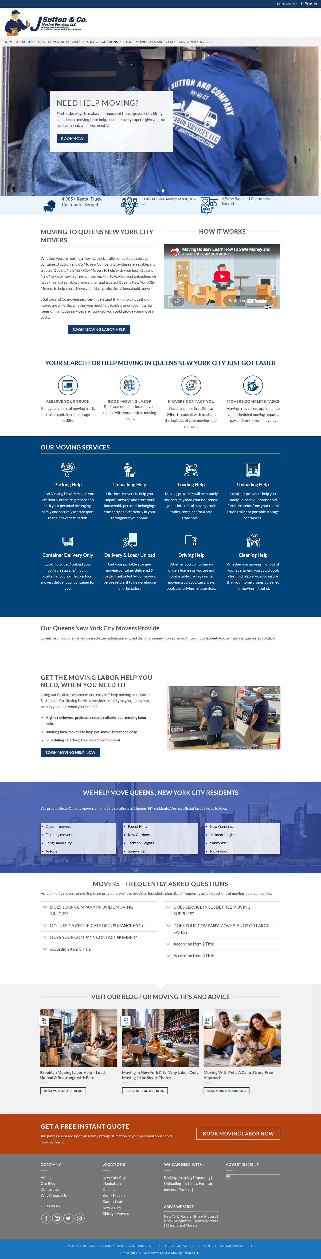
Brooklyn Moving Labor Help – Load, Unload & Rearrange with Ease (73, 1033)
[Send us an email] (315, 4)
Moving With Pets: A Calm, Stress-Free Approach (238, 1033)
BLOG (128, 42)
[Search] (104, 22)
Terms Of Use (206, 1204)
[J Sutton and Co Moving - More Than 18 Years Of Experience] (48, 22)
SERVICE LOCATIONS (102, 42)
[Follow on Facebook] (301, 4)
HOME (8, 42)
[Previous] (12, 100)
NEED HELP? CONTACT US (175, 1204)
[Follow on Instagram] (306, 4)
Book (108, 365)
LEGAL (252, 1204)
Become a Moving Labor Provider (125, 1204)
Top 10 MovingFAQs (79, 1204)
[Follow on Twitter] (310, 4)
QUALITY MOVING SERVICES (59, 42)
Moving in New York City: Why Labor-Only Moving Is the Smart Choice (160, 1033)
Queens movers (58, 785)
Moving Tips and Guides (156, 42)
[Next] (308, 100)
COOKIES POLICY (232, 1204)
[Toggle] (45, 866)
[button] (287, 4)
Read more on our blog (63, 1049)
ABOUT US (23, 42)
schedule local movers (137, 365)
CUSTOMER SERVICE (194, 42)
